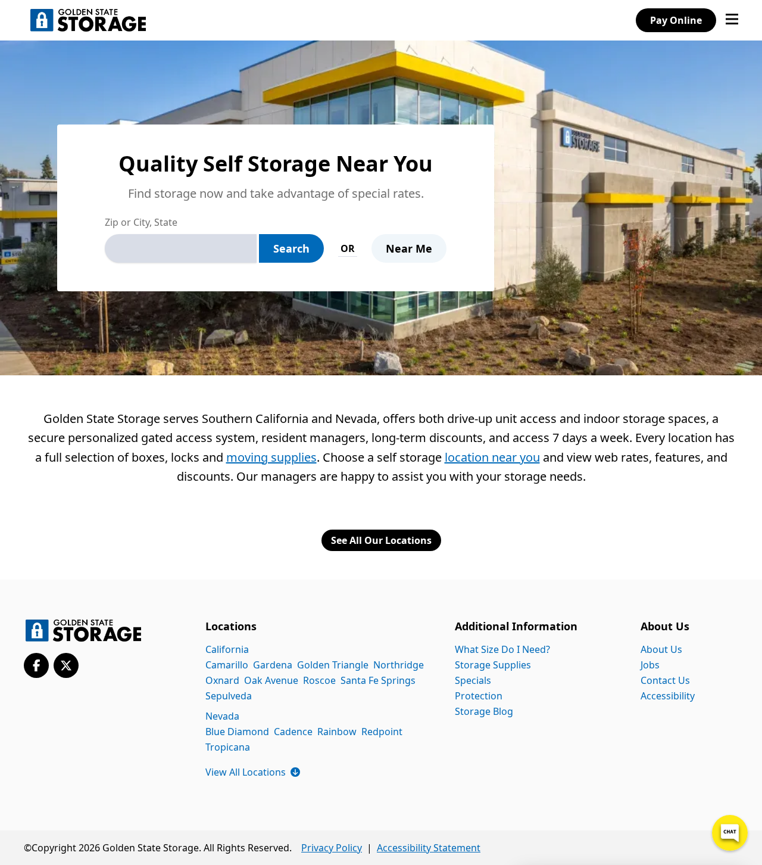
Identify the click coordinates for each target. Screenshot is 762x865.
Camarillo (226, 664)
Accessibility (668, 695)
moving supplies (271, 457)
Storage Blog (484, 711)
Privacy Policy (331, 847)
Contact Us (665, 680)
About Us (661, 649)
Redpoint (381, 731)
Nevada (222, 716)
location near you (492, 457)
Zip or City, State (141, 222)
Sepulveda (228, 695)
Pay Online (676, 20)
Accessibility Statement (428, 847)
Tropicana (227, 747)
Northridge (398, 664)
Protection (478, 695)
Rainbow (337, 731)
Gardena (272, 664)
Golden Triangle (332, 664)
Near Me (409, 248)
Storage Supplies (493, 664)
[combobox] (181, 248)
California (227, 649)
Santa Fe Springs (378, 680)
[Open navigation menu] (732, 20)
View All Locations (252, 772)
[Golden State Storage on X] (66, 665)
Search (291, 248)
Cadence (293, 731)
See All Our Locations (381, 540)
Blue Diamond (237, 731)
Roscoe (319, 680)
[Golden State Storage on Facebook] (36, 665)
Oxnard (222, 680)
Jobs (650, 664)
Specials (473, 680)
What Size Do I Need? (502, 649)
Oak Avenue (271, 680)
